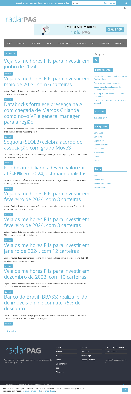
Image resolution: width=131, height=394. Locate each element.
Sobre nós (85, 351)
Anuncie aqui (86, 355)
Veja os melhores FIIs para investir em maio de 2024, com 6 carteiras (46, 81)
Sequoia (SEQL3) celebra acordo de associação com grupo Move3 (43, 144)
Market (97, 156)
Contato (119, 43)
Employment (99, 141)
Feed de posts (99, 179)
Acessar (97, 175)
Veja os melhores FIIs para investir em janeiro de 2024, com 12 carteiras (46, 248)
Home (9, 43)
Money (96, 160)
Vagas (49, 43)
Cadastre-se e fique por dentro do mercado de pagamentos (42, 3)
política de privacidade (31, 391)
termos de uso (49, 391)
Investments (99, 152)
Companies (98, 133)
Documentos (64, 43)
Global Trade (99, 148)
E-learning (104, 43)
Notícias (21, 43)
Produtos (81, 43)
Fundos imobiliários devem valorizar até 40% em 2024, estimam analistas (45, 170)
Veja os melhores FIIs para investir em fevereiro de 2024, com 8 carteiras (46, 196)
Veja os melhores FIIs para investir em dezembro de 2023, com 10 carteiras (46, 274)
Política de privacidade (114, 347)
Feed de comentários (102, 183)
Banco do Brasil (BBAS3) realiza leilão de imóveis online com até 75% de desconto (45, 302)
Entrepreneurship (101, 145)
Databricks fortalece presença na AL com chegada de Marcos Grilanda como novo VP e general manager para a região (44, 113)
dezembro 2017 (100, 118)
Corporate (98, 137)
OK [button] (125, 389)
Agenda (36, 43)
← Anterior (10, 331)
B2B (92, 43)
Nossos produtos (88, 359)
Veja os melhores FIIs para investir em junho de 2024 (46, 63)
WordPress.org (100, 187)
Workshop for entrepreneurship (107, 83)
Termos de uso (111, 351)
